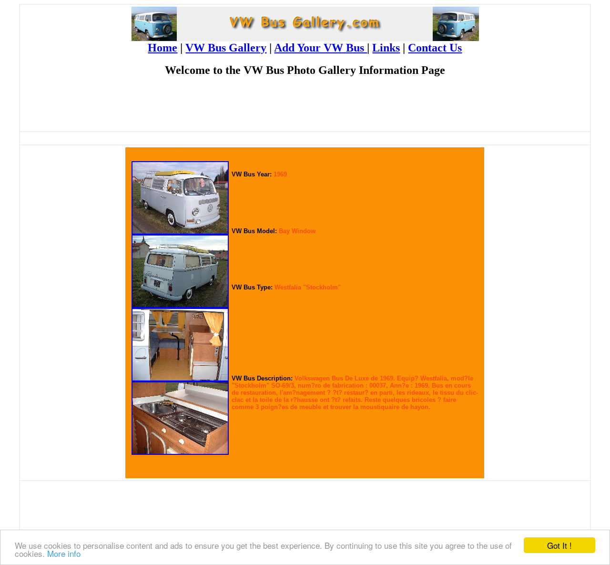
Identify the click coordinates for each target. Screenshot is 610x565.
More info (64, 553)
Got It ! (559, 545)
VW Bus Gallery (225, 47)
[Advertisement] (305, 107)
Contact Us (435, 47)
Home (162, 47)
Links (386, 47)
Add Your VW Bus (320, 47)
